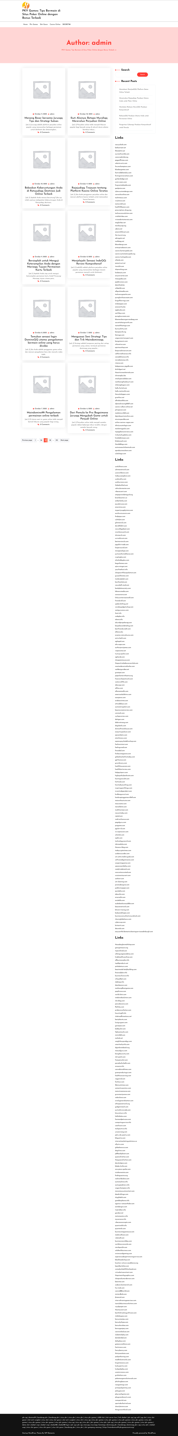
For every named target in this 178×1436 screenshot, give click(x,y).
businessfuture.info (122, 976)
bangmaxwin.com (121, 341)
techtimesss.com (121, 198)
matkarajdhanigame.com (124, 988)
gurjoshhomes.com (122, 576)
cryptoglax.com (120, 557)
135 (57, 440)
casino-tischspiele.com (123, 257)
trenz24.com (119, 266)
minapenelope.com (122, 551)
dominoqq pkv (112, 1425)
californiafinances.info (123, 354)
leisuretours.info (121, 1113)
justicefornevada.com (123, 1110)
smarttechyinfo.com (122, 1044)
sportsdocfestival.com (123, 1403)
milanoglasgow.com (122, 385)
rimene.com (119, 363)
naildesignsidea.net (122, 669)
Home (25, 24)
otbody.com (119, 260)
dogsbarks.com (120, 726)
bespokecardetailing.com (124, 626)
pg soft (137, 1417)
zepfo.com (118, 838)
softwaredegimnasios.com (124, 860)
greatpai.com (120, 672)
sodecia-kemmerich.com (123, 1285)
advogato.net (120, 238)
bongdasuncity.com (122, 1054)
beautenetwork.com (122, 907)
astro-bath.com (120, 638)
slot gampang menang (93, 1427)
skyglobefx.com (120, 1197)
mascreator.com (120, 804)
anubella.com (120, 900)
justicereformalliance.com (124, 554)
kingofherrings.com (122, 301)
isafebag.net (119, 241)
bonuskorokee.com (122, 1325)
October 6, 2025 (86, 409)
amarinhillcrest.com (122, 232)
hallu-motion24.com (122, 391)
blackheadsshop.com (122, 1260)
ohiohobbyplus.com (122, 560)
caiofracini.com (120, 1125)
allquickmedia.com (121, 291)
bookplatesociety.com (123, 588)
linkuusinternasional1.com (124, 598)
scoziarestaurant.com (123, 875)
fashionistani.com (121, 744)
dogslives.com (120, 1150)
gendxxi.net (119, 1213)
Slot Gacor (44, 24)
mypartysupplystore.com (124, 510)
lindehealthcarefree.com (123, 957)
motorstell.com (120, 204)
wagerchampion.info (122, 1188)
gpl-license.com (120, 760)
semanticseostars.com (123, 1088)
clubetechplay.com (121, 1335)
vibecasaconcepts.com (123, 1222)
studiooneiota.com (121, 1172)
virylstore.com (120, 201)
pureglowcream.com (122, 316)
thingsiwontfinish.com (123, 1410)
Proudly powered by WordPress (144, 1433)
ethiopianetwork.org (122, 1104)
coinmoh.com (120, 713)
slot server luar (111, 1417)
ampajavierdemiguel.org (124, 495)
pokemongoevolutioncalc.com (126, 1378)
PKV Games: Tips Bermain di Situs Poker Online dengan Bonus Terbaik (41, 14)
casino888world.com (122, 1291)
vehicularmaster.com (122, 488)
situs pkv (64, 1417)
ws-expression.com (121, 832)
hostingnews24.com (122, 779)
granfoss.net (119, 397)
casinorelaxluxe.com (122, 1332)
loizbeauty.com (120, 272)
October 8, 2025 (86, 257)
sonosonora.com (121, 594)
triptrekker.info (120, 1210)
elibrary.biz (119, 632)
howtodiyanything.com (123, 785)
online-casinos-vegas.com (124, 422)
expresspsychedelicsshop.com (125, 741)
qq (140, 1425)
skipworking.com (121, 269)
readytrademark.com (122, 869)
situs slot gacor (55, 1420)
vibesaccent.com (121, 491)
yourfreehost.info (121, 569)
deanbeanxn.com (121, 985)
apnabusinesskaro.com (123, 450)
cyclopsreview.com (121, 716)
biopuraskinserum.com (123, 351)
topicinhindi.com (121, 951)
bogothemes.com (121, 563)
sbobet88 (54, 1425)
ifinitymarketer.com (122, 1353)
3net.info (118, 613)
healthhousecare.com (122, 766)
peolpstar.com (120, 188)
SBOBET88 (66, 24)
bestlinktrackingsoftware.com (125, 1313)
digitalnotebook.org (122, 1047)
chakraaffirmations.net (123, 1016)
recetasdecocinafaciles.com (125, 666)
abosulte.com (120, 894)
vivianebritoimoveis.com (123, 219)
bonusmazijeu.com (121, 1319)
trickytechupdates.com (123, 435)
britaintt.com (119, 925)
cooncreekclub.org (121, 157)
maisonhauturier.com (122, 800)
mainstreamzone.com (122, 1091)
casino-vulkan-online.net (124, 407)
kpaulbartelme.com (122, 1266)
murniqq (94, 1425)
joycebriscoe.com (121, 504)
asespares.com (120, 697)
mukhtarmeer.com (121, 810)
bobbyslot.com (120, 1029)
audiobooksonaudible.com (124, 903)
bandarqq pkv (42, 1417)
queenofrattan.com (122, 1157)
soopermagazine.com (122, 863)
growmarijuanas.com (122, 1094)
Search (125, 70)
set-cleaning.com (121, 882)
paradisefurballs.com (122, 1063)
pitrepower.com (120, 410)
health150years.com (122, 207)
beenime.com (119, 1282)
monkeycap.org (120, 226)
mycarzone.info (120, 1219)
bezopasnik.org (120, 332)
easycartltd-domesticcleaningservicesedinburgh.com (134, 931)
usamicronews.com (122, 1372)
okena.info (119, 619)
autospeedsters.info (122, 1185)
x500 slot (101, 1417)
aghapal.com (119, 641)
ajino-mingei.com (121, 566)
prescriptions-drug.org (123, 210)
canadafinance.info (122, 357)
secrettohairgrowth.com (123, 322)
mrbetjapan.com (121, 304)
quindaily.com (120, 891)
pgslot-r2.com (120, 828)
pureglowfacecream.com (124, 297)
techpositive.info (121, 1129)
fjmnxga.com (119, 335)
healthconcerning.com (123, 1075)
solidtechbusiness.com (123, 1250)
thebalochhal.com (121, 485)
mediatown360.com (122, 413)
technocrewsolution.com (123, 213)
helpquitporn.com (121, 772)
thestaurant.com (121, 1310)
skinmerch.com (120, 535)
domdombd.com (121, 1338)
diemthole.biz (120, 285)
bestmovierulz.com (121, 541)
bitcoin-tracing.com (122, 910)
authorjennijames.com (123, 647)
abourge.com (120, 685)
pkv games (95, 1422)
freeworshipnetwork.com (124, 679)
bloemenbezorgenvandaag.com (126, 319)
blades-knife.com (121, 1166)
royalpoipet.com (121, 1306)
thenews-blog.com (121, 847)
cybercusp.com (120, 922)
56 (41, 440)
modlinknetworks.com (123, 1360)
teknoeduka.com (121, 844)
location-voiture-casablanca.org (126, 1263)
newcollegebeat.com (122, 529)
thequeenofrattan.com (123, 1160)
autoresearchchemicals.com (125, 447)
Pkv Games (34, 24)
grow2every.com (121, 763)
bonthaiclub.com (121, 582)
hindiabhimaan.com (122, 438)
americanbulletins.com (123, 694)
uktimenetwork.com (122, 469)
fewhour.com (119, 1082)
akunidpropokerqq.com (123, 622)
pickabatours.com (121, 966)
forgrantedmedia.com (123, 185)
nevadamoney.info (121, 360)
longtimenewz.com (121, 1363)
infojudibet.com (120, 979)
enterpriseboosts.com (123, 247)
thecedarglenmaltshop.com (125, 944)
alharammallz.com (121, 691)
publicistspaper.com (122, 888)
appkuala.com (120, 310)
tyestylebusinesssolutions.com (126, 1303)
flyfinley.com (119, 1007)
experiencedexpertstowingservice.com (128, 1257)
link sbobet (122, 1417)
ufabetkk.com (120, 288)
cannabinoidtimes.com (123, 1069)
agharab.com (120, 657)
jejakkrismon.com (121, 282)
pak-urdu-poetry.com (122, 1135)
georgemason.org (121, 948)
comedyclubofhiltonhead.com (125, 1269)
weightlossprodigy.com (123, 1041)
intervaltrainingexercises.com (125, 1300)
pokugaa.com (120, 1391)
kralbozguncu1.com (122, 794)
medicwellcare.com (121, 1235)
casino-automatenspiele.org (125, 254)
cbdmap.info (119, 982)
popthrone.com (120, 991)
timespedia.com (120, 279)
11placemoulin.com (121, 1032)
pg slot (143, 1417)
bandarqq (121, 1425)
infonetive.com (120, 344)
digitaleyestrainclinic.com (124, 416)
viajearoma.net (120, 651)
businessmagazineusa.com (124, 1232)
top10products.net (121, 963)
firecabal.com (120, 750)
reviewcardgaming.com (123, 1253)
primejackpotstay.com (123, 1388)
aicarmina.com (120, 507)
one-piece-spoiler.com (123, 1169)
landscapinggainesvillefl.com (125, 797)
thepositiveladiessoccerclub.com (126, 663)
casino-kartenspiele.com (123, 251)
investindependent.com (123, 791)
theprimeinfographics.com (124, 1275)
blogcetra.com (120, 1138)
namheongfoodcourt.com (124, 382)
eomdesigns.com (121, 1207)
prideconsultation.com (123, 1010)
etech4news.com (121, 738)
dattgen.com (119, 719)
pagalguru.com (120, 822)
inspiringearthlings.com (123, 788)
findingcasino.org (121, 1175)
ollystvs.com (119, 1144)
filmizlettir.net (120, 151)
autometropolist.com (122, 707)
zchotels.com (119, 835)
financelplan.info (121, 973)
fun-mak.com (119, 1288)
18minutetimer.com (121, 1085)
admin (52, 114)
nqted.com (119, 816)
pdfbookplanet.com (122, 1154)
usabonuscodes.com (122, 853)
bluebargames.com (122, 169)
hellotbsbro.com (121, 1116)
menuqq (87, 1425)
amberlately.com (121, 501)
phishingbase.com (121, 1381)
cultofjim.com (120, 519)
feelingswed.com (121, 747)
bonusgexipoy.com (121, 1328)
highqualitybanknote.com (124, 775)
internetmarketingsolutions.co (126, 1141)
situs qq (87, 1420)
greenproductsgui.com (123, 1072)
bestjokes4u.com (121, 1019)
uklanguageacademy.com (124, 954)
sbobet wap (35, 1425)
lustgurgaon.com (121, 1022)
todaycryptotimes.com (123, 850)
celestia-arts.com (121, 163)
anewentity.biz (120, 307)
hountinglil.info (120, 1013)
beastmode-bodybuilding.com (125, 969)
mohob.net (119, 1038)
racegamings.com (121, 1385)
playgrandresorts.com (123, 1397)
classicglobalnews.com (123, 919)
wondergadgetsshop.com (124, 607)
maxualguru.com (121, 1051)
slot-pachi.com (120, 1057)
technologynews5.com (123, 841)
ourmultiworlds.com (122, 154)
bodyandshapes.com (122, 913)
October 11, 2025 (41, 114)
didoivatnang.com (121, 722)
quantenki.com (120, 1228)
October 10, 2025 (86, 114)
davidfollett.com (121, 526)
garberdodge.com (121, 179)
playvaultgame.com (122, 1394)
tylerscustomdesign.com (123, 191)
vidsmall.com (119, 1238)
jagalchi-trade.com (122, 544)
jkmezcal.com (120, 1297)
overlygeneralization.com (124, 1101)
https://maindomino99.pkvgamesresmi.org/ (118, 1427)
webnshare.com (120, 1097)
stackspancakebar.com (123, 379)
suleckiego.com (120, 453)
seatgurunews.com (122, 610)
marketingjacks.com (122, 429)
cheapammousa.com (122, 660)
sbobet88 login (64, 1425)
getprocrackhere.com (122, 1344)
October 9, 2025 (86, 184)
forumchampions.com (123, 166)
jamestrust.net (120, 263)
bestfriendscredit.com (123, 629)
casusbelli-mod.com (122, 585)
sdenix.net (118, 229)
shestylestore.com (121, 1406)
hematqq (102, 1425)
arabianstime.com (121, 700)
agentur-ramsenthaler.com (124, 1204)
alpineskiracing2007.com (124, 404)
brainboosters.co (121, 498)
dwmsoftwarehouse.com (123, 729)
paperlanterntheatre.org (124, 676)
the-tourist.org (120, 235)
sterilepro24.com (121, 1247)
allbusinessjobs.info (122, 960)
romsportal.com (120, 1400)
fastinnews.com (120, 1347)
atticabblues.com (121, 704)
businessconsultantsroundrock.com (127, 916)
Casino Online (55, 24)
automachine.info (121, 1182)
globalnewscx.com (121, 1147)
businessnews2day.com (123, 1241)
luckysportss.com (121, 1366)
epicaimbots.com (121, 735)
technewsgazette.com (123, 294)
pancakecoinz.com (121, 1004)
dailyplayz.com (120, 1341)
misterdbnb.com (121, 1294)
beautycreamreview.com (123, 710)
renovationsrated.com (123, 872)
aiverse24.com (120, 897)
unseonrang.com (121, 1132)
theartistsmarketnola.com (124, 372)
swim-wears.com (121, 182)
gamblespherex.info (122, 1200)
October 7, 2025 (86, 333)
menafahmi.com (121, 807)
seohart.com (119, 878)
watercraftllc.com (121, 682)
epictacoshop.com (121, 347)
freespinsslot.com (121, 1060)
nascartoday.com (121, 813)
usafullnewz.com (121, 466)
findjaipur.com (120, 516)
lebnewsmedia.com (122, 591)
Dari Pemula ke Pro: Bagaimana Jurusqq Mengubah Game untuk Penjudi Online (89, 415)
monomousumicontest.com (124, 1191)
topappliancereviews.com (124, 432)
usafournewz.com (121, 482)
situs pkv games (90, 1417)
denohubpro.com (121, 1163)
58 (50, 440)
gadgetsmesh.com (121, 1107)
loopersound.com (121, 548)
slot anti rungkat (34, 1420)
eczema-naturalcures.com (124, 635)
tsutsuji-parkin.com (122, 654)
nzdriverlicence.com (122, 819)
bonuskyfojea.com (121, 1322)
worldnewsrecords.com (123, 1244)
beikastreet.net (120, 148)
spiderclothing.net (121, 604)
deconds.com (119, 928)
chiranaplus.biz (120, 375)
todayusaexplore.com (122, 476)
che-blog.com (120, 1001)
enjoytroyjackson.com (123, 732)
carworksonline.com (122, 194)
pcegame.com (120, 825)
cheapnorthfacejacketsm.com (125, 573)
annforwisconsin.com (122, 513)
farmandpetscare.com (123, 1119)
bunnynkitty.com (121, 329)
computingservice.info (123, 1122)
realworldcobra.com (122, 1179)
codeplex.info (120, 616)
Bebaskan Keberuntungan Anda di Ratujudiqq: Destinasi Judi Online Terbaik (44, 191)
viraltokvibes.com (121, 216)
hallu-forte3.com (121, 388)
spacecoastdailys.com (123, 866)
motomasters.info (121, 1216)
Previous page (27, 440)
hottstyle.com (120, 782)
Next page (64, 440)
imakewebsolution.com (123, 997)
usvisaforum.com (121, 538)
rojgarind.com (120, 1079)
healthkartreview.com (123, 769)
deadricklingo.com (121, 1194)
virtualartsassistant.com (124, 1272)
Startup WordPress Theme (32, 1433)
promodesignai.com (122, 885)
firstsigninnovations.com (124, 176)
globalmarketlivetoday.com (125, 757)
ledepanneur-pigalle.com (124, 366)
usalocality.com (120, 479)
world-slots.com (120, 994)
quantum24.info (121, 1225)
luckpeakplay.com (121, 1369)
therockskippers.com (122, 394)
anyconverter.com (121, 276)
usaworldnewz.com (122, 473)
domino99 (32, 1417)
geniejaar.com (120, 1026)
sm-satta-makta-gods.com (124, 857)
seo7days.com (120, 313)
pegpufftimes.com (121, 160)
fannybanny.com (121, 1350)
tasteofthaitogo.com (122, 325)
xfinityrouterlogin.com (123, 425)
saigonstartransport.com (124, 338)
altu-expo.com (120, 644)
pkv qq (24, 1417)
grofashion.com (120, 1375)
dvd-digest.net (120, 369)
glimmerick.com (120, 523)
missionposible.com (122, 419)
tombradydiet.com (121, 579)
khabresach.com (121, 441)
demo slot (25, 1425)
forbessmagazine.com (123, 754)
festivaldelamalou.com (123, 173)
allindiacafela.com (121, 400)
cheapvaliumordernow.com (124, 1278)
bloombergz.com (121, 244)
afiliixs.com (119, 688)
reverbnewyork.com (122, 532)
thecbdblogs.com (121, 444)
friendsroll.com (120, 601)
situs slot (45, 1420)
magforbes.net (120, 222)
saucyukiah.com (120, 144)
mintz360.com (120, 1035)
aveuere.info (119, 1066)
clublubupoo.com (121, 1316)
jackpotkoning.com (122, 1356)
